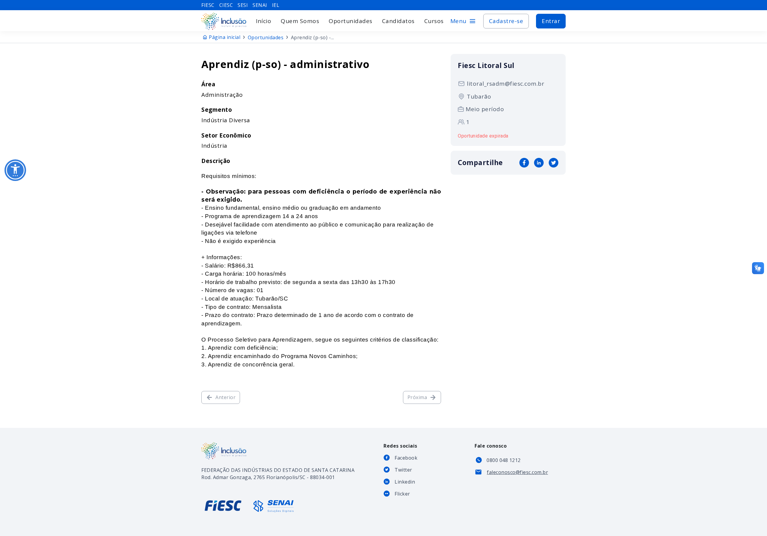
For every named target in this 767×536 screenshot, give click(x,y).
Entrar (551, 21)
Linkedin (405, 481)
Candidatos (398, 21)
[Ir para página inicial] (223, 21)
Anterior (225, 397)
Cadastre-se (506, 21)
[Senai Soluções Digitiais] (273, 506)
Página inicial (224, 37)
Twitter (403, 469)
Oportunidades (350, 21)
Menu (463, 21)
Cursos (434, 21)
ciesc (226, 5)
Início (263, 21)
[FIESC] (223, 510)
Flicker (402, 493)
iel (276, 5)
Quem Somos (300, 21)
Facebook (406, 458)
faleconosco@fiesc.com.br (517, 472)
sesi (243, 5)
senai (260, 5)
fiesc (208, 5)
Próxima (417, 397)
